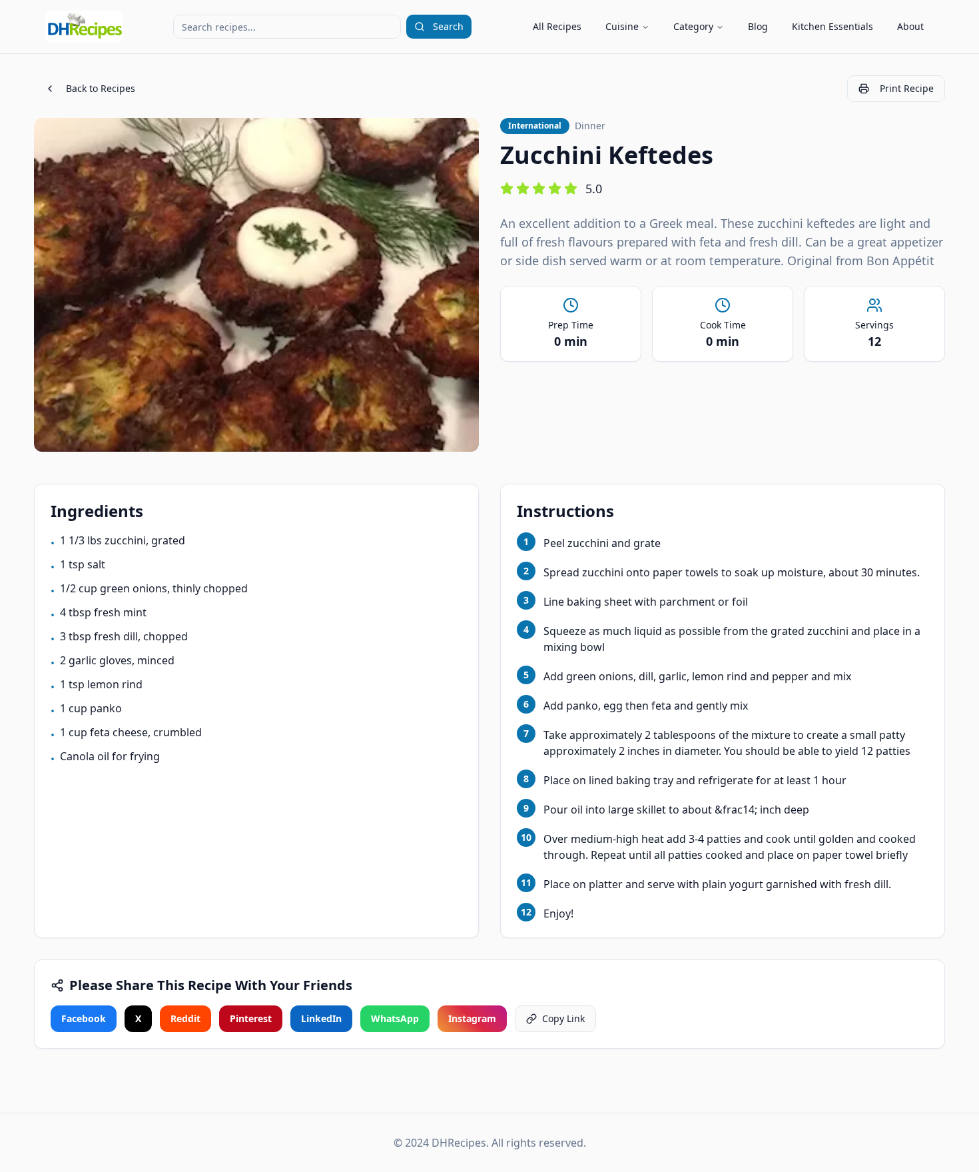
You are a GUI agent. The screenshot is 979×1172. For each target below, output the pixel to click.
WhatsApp (395, 1018)
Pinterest (251, 1018)
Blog (758, 26)
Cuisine (622, 26)
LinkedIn (321, 1018)
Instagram (472, 1018)
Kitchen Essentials (832, 26)
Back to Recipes (100, 88)
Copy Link (563, 1018)
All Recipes (557, 26)
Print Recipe (907, 88)
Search (448, 26)
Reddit (185, 1018)
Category (693, 26)
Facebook (83, 1018)
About (910, 26)
